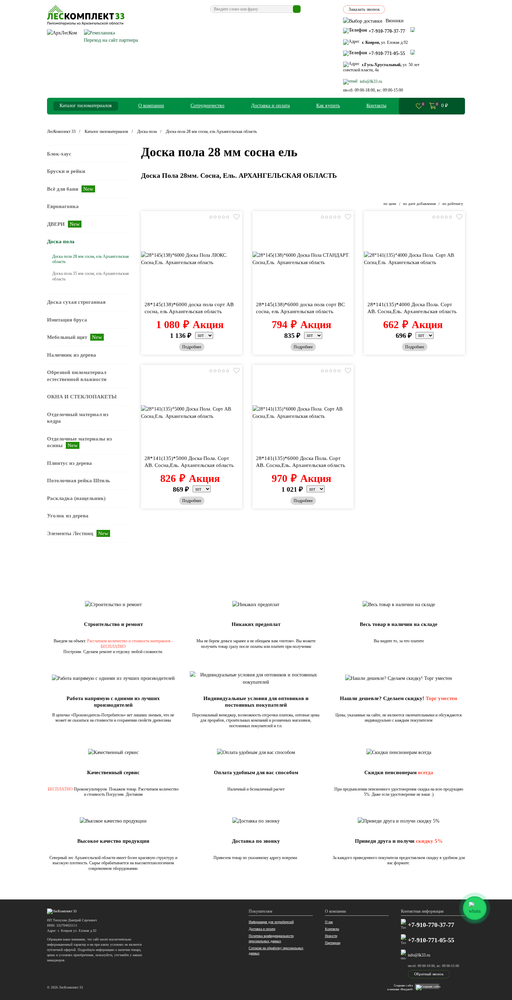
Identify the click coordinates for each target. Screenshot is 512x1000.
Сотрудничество (207, 105)
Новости (331, 936)
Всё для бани (70, 189)
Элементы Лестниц (77, 533)
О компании (151, 105)
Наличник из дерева (71, 355)
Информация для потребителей (271, 922)
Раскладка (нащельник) (76, 498)
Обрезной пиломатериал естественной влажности (77, 376)
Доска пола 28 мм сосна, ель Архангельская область (90, 259)
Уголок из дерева (67, 515)
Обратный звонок (428, 974)
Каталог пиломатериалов (86, 105)
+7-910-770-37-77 (431, 925)
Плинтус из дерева (69, 463)
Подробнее (191, 346)
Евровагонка (63, 206)
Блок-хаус (59, 154)
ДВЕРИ (63, 224)
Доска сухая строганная (76, 302)
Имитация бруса (67, 320)
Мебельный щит (74, 337)
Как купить (328, 105)
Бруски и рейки (66, 171)
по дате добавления (420, 203)
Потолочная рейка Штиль (78, 480)
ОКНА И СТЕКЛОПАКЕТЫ (82, 396)
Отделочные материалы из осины (79, 442)
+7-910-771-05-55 (431, 940)
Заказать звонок (364, 9)
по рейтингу (452, 203)
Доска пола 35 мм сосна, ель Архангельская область (90, 276)
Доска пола (61, 241)
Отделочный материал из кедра (77, 418)
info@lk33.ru (419, 955)
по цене (390, 203)
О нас (329, 922)
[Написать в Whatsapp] (412, 29)
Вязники (394, 20)
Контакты (376, 105)
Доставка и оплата (270, 105)
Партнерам (332, 943)
